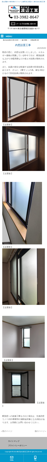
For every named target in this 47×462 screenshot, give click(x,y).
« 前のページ (6, 431)
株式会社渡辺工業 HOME (10, 40)
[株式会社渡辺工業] (23, 12)
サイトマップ (13, 441)
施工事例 (24, 40)
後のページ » (40, 431)
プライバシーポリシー (17, 445)
